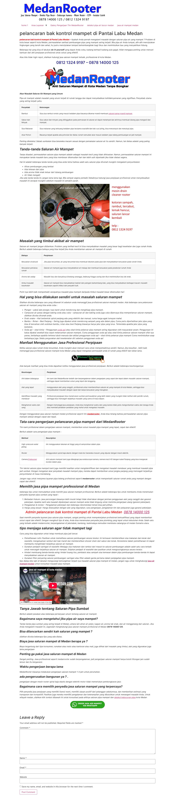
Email (23, 767)
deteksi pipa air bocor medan (100, 25)
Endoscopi (32, 459)
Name (23, 758)
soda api (61, 330)
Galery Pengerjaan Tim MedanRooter (67, 25)
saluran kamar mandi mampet (120, 113)
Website (23, 777)
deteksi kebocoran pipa (125, 697)
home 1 (24, 25)
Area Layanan (37, 25)
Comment (25, 728)
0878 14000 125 (137, 512)
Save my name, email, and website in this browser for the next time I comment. (57, 787)
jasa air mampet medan (127, 25)
